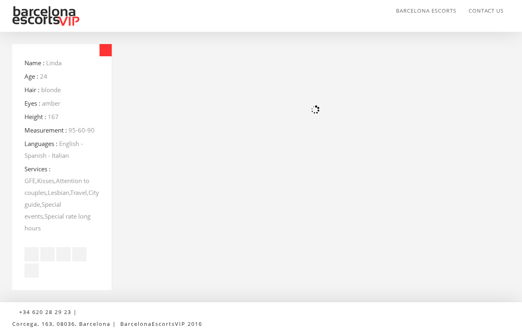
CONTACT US (486, 10)
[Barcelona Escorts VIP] (54, 16)
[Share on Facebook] (31, 254)
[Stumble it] (79, 254)
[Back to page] (106, 50)
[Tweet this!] (47, 254)
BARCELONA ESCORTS (426, 10)
